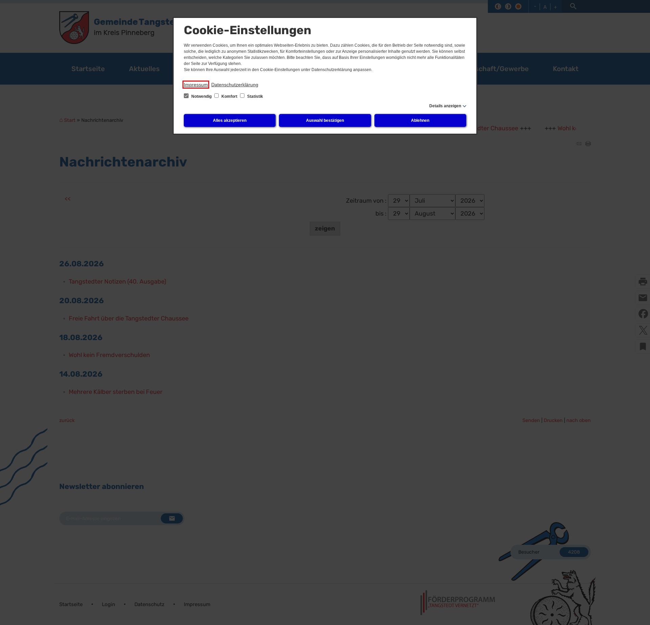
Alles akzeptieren (229, 120)
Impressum (196, 84)
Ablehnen (420, 120)
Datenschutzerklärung (234, 84)
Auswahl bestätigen (325, 120)
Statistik (254, 96)
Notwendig (201, 96)
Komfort (229, 96)
